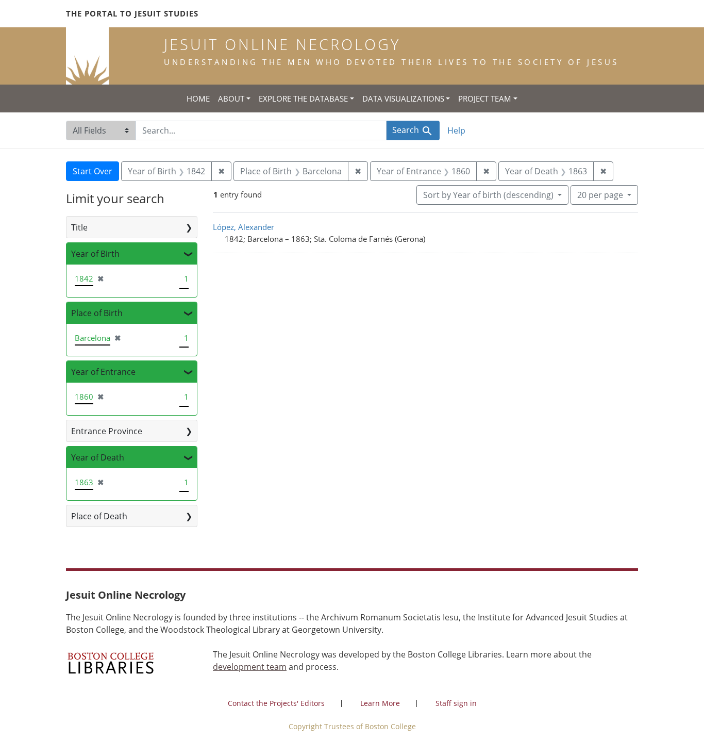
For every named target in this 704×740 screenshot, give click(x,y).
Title (79, 227)
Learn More (380, 703)
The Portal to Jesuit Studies (132, 13)
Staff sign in (456, 703)
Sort (488, 195)
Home (198, 98)
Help (456, 130)
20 (600, 195)
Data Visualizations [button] (403, 98)
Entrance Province (106, 431)
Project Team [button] (484, 98)
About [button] (231, 98)
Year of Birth (95, 253)
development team (250, 666)
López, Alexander (243, 227)
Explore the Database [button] (303, 98)
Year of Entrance (103, 371)
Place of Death (99, 516)
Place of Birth (97, 313)
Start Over (92, 171)
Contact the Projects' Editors (276, 703)
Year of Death (97, 457)
